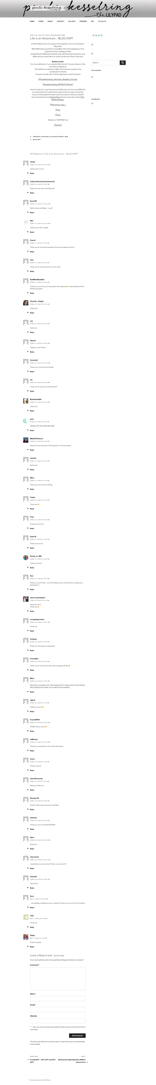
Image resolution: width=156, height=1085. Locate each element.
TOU (92, 21)
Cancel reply (58, 955)
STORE (40, 21)
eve (50, 955)
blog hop (37, 139)
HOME (32, 21)
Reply (32, 173)
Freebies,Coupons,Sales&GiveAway (48, 136)
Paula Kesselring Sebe (55, 35)
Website (33, 1016)
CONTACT (60, 21)
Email (33, 1005)
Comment (34, 965)
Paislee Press (55, 97)
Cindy (32, 935)
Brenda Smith (35, 399)
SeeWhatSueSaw (37, 280)
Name (33, 994)
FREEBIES (83, 21)
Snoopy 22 (34, 798)
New (66, 136)
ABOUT (50, 21)
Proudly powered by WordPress (40, 1080)
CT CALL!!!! (102, 21)
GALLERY (71, 21)
